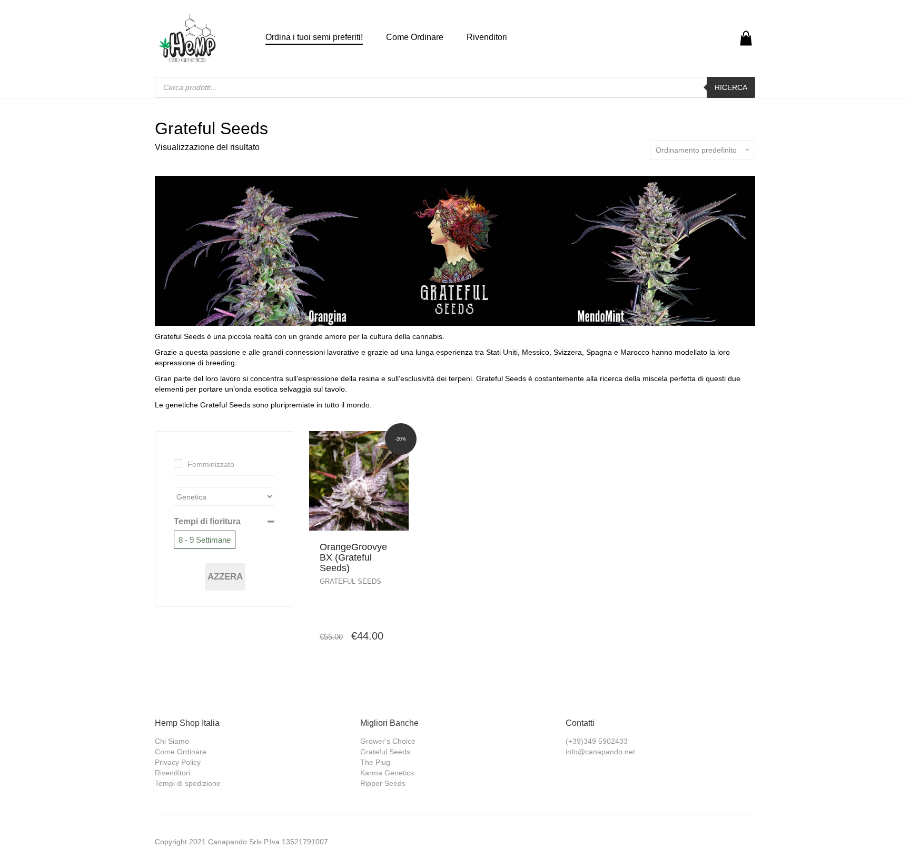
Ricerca (731, 87)
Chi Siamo (172, 741)
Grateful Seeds (350, 581)
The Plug (375, 762)
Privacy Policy (178, 762)
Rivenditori (487, 37)
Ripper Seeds (382, 783)
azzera (225, 577)
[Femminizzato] (178, 463)
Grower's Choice (388, 741)
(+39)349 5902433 (597, 741)
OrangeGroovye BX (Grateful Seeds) (353, 557)
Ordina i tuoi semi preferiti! (314, 37)
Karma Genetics (387, 773)
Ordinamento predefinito (696, 150)
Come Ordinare (414, 37)
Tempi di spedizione (188, 783)
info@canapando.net (600, 751)
